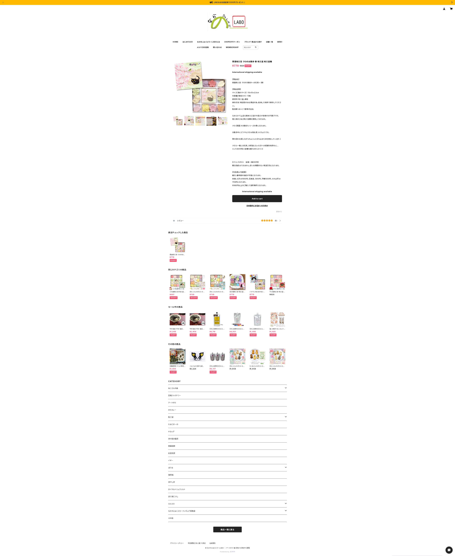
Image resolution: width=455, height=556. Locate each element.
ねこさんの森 (173, 388)
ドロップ (171, 432)
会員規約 (212, 543)
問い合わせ (217, 47)
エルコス (171, 504)
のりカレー (172, 410)
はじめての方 (188, 42)
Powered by (225, 552)
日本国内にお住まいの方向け (257, 206)
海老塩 (170, 475)
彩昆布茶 (171, 453)
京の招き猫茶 (173, 439)
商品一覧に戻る (227, 529)
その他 (170, 518)
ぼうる (170, 468)
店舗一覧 (269, 42)
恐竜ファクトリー (174, 395)
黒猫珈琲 (171, 446)
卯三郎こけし (173, 497)
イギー (170, 460)
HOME (175, 42)
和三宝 (170, 417)
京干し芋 (171, 482)
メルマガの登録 (203, 47)
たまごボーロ (173, 424)
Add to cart (257, 198)
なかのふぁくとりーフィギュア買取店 (181, 511)
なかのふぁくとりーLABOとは (208, 42)
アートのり (172, 403)
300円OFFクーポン (232, 42)
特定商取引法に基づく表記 (197, 543)
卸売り (279, 42)
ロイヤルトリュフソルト (176, 489)
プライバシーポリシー (177, 543)
